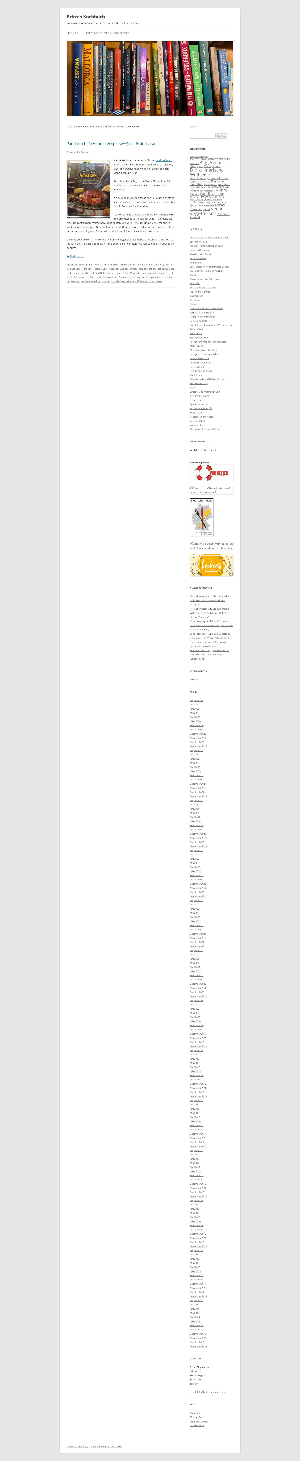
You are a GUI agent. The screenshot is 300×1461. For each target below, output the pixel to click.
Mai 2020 (194, 1012)
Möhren (75, 281)
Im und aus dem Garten (202, 312)
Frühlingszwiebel (208, 178)
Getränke (194, 300)
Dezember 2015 (198, 1233)
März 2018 (195, 1121)
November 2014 (198, 1287)
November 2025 (198, 737)
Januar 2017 (196, 1179)
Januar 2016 (196, 1229)
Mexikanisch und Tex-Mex (203, 350)
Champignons (212, 166)
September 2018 (198, 1096)
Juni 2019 (194, 1058)
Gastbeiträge (196, 295)
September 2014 (198, 1296)
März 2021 (195, 971)
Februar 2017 (196, 1175)
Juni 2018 (194, 1108)
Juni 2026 (194, 708)
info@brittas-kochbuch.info (211, 1392)
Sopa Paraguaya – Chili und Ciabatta (208, 621)
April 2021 (195, 967)
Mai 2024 (194, 812)
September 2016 (198, 1196)
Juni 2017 (194, 1158)
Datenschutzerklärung (77, 1446)
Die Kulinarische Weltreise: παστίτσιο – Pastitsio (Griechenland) (209, 654)
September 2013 (198, 1346)
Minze (200, 190)
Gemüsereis (124, 277)
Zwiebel (195, 217)
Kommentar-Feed (199, 1421)
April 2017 (195, 1167)
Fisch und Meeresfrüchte (202, 287)
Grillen (193, 304)
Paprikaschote (212, 193)
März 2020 (195, 1021)
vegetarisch (203, 213)
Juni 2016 (194, 1208)
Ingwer (152, 277)
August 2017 (196, 1150)
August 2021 (196, 950)
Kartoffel (218, 181)
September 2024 (198, 796)
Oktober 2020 (197, 992)
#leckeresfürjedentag (199, 156)
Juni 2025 (194, 758)
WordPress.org (197, 1425)
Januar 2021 (196, 979)
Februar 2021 (196, 975)
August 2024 (196, 800)
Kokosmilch (195, 187)
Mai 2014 (194, 1312)
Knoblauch (224, 184)
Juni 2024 (194, 808)
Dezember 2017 (198, 1133)
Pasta (204, 197)
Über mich (72, 33)
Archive (194, 679)
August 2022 (196, 900)
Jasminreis (162, 277)
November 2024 (198, 787)
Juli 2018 (194, 1104)
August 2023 (196, 850)
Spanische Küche (198, 404)
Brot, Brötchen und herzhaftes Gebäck (209, 266)
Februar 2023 (196, 875)
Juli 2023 (194, 854)
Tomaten (196, 209)
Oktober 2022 (197, 892)
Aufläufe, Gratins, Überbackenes (206, 245)
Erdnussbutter (109, 277)
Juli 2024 (194, 804)
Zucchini (223, 214)
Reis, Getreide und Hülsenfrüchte (98, 272)
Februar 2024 (196, 825)
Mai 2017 (194, 1162)
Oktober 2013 (197, 1342)
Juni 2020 (194, 1008)
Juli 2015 (194, 1254)
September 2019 (198, 1046)
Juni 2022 (194, 908)
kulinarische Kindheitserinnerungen (208, 341)
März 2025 (195, 771)
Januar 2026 (196, 729)
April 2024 (195, 817)
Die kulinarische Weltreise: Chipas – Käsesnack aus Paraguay (209, 600)
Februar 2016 (196, 1225)
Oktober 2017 (197, 1142)
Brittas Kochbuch (86, 17)
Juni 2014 (194, 1308)
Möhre (221, 190)
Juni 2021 (194, 958)
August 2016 (196, 1200)
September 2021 (198, 946)
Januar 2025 (196, 779)
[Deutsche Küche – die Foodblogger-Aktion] (202, 535)
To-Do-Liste (196, 412)
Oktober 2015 (197, 1242)
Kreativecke (196, 333)
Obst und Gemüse (199, 358)
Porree (222, 197)
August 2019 (196, 1050)
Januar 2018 (196, 1129)
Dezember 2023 (198, 833)
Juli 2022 (194, 904)
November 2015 (198, 1237)
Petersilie (213, 197)
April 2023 (195, 867)
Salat (213, 202)
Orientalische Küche (200, 362)
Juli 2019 (194, 1054)
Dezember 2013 (198, 1333)
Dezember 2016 (198, 1183)
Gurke (224, 178)
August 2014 (196, 1300)
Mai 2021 (194, 962)
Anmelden (195, 1412)
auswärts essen (198, 258)
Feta (194, 178)
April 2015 (195, 1267)
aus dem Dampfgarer (201, 250)
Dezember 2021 (198, 933)
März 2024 (195, 821)
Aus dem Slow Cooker (201, 254)
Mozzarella (209, 190)
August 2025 (196, 750)
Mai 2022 (194, 912)
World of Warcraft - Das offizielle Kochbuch (133, 281)
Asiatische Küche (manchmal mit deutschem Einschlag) (136, 264)
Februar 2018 (196, 1125)
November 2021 (198, 937)
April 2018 (195, 1117)
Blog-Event (210, 162)
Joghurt (195, 181)
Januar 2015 (196, 1279)
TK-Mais (106, 281)
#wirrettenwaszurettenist (206, 159)
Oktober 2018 (197, 1092)
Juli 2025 (194, 754)
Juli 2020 (194, 1004)
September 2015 (198, 1246)
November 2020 (198, 987)
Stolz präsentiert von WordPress (106, 1446)
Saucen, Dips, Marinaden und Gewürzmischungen (141, 272)
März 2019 (195, 1071)
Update (206, 209)
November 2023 (198, 837)
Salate (193, 387)
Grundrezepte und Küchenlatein (206, 308)
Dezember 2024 (198, 783)
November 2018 (198, 1087)
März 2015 (195, 1271)
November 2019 (198, 1037)
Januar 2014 (196, 1329)
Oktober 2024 (197, 792)
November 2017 (198, 1137)
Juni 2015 (194, 1258)
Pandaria (85, 281)
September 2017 (198, 1146)
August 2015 (196, 1250)
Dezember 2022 (198, 883)
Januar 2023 (196, 879)
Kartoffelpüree (210, 184)
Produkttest (196, 375)
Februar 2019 (196, 1075)
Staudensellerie (206, 205)
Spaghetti (221, 202)
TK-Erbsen (96, 281)
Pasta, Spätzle (197, 366)
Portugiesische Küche (201, 370)
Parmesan (195, 197)
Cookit (193, 275)
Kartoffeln (196, 184)
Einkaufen (195, 283)
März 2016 (195, 1221)
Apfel (227, 159)
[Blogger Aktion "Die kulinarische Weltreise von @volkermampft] (211, 492)
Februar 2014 (196, 1325)
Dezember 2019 (198, 1033)
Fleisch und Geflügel (200, 291)
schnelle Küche (197, 400)
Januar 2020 (196, 1029)
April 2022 (195, 917)
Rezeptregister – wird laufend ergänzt (107, 33)
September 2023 (198, 846)
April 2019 (195, 1067)
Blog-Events (196, 262)
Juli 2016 (194, 1204)
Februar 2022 (196, 925)
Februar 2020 (196, 1025)
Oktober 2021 (197, 942)
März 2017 (195, 1171)
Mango (193, 190)
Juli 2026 (194, 704)
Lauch (204, 187)
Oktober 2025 (197, 742)
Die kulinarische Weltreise (207, 172)
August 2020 (196, 1000)
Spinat (193, 205)
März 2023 (195, 871)
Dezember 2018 (198, 1083)
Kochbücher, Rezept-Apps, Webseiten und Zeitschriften (109, 268)
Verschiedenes (197, 420)
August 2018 (196, 1100)
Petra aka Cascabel (199, 596)
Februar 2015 (196, 1275)
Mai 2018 (194, 1112)
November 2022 (198, 887)
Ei (191, 178)
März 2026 (195, 721)
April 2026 (195, 717)
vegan (217, 208)
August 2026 (196, 700)
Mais (226, 187)
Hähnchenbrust (140, 277)
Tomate (220, 205)
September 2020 (198, 996)
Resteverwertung (200, 202)
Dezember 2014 (198, 1283)
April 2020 (195, 1017)
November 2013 (198, 1337)
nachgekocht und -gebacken (153, 268)
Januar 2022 (196, 929)
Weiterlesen (75, 256)
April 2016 (195, 1217)
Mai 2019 (194, 1062)
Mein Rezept (196, 345)
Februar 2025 (196, 775)
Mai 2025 (194, 762)
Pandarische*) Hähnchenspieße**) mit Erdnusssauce (114, 143)
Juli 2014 (194, 1304)
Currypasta (95, 277)
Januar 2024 (196, 829)
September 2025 (198, 746)
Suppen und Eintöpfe (201, 408)
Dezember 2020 (198, 983)
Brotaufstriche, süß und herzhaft (206, 270)
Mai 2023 (194, 862)
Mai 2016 (194, 1212)
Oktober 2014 (197, 1292)
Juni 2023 (194, 858)
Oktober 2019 (197, 1042)
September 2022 (198, 896)
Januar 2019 (196, 1079)
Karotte (205, 181)
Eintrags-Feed (197, 1417)
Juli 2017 (194, 1154)
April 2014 (195, 1317)
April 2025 (195, 767)
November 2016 (198, 1187)
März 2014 (195, 1321)
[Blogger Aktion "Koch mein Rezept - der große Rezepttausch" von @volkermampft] (211, 548)
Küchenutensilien (199, 337)
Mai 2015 (194, 1262)
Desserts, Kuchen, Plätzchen (204, 279)
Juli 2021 (194, 954)
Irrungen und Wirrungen (202, 316)
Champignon (196, 166)
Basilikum (194, 163)
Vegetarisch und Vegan (202, 416)
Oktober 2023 (197, 842)
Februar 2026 (196, 725)
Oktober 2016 (197, 1192)
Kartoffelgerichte (198, 320)
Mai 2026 (194, 712)
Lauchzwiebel (216, 187)
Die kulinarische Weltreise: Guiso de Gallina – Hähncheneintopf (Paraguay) (210, 613)
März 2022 (195, 921)
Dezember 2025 (198, 733)
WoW (159, 281)
